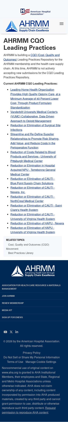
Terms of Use (15, 362)
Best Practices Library (20, 253)
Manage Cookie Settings (41, 362)
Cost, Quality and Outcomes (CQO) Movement (27, 246)
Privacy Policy (31, 353)
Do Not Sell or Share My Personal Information (31, 357)
